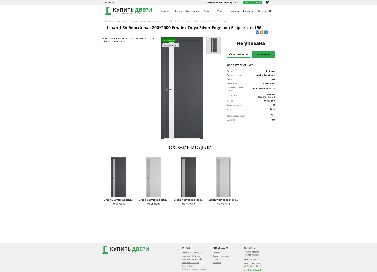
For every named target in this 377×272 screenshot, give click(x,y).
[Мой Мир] (266, 32)
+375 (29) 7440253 (231, 2)
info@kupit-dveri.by (253, 270)
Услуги (220, 11)
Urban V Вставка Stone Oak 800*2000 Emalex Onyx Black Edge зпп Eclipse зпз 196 (119, 200)
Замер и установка (221, 256)
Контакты (248, 11)
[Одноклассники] (261, 32)
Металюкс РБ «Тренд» (191, 256)
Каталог (179, 11)
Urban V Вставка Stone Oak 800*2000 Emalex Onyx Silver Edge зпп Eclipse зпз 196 (188, 200)
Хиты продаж (193, 11)
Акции (207, 11)
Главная (165, 11)
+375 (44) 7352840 (214, 2)
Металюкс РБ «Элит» (190, 262)
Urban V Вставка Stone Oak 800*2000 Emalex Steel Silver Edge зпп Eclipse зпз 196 (223, 200)
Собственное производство (194, 269)
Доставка (217, 253)
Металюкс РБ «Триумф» (192, 259)
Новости (234, 11)
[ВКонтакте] (257, 32)
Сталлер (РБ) (187, 266)
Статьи (216, 259)
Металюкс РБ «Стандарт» (192, 253)
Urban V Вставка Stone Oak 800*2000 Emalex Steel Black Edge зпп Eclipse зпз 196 (153, 200)
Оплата (262, 11)
